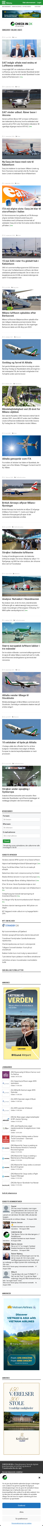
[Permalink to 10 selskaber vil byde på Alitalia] (21, 739)
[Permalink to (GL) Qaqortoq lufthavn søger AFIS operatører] (6, 1087)
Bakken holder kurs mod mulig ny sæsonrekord (19, 953)
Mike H (14, 1272)
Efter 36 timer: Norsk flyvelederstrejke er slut (19, 884)
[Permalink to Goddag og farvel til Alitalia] (21, 359)
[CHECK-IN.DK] (21, 25)
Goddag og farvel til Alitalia (17, 362)
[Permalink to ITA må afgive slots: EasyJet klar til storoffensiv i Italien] (21, 205)
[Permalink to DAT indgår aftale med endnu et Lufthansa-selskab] (21, 59)
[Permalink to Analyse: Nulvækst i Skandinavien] (21, 596)
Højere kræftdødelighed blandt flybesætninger (19, 863)
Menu (9, 3)
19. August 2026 (32, 1219)
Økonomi (18, 337)
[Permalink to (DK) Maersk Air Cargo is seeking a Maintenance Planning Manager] (6, 1162)
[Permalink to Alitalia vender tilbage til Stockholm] (21, 692)
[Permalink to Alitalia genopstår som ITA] (21, 455)
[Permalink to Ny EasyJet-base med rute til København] (21, 159)
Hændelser (18, 383)
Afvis (22, 1512)
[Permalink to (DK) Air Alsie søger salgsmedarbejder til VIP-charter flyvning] (6, 1123)
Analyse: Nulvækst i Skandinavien (20, 599)
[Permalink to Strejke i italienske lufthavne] (21, 549)
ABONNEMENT (6, 6)
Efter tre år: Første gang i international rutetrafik (18, 1266)
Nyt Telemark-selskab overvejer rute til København (21, 888)
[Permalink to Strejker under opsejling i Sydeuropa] (21, 786)
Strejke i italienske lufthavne (17, 552)
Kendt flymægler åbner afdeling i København (18, 880)
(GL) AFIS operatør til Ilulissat (21, 1108)
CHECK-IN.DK (16, 1232)
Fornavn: (6, 816)
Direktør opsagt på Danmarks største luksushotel (20, 935)
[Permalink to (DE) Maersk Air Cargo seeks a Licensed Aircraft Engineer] (6, 1170)
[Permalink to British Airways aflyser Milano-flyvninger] (21, 500)
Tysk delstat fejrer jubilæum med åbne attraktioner (21, 957)
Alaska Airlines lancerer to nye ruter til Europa (19, 877)
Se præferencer (21, 1519)
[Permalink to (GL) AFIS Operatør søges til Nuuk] (6, 1105)
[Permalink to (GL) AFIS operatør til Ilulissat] (6, 1114)
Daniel (13, 1206)
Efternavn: (7, 824)
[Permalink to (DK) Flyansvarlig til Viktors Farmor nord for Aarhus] (6, 1078)
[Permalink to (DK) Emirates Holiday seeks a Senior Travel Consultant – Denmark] (6, 1142)
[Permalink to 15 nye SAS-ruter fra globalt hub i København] (21, 258)
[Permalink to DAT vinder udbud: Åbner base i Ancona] (21, 109)
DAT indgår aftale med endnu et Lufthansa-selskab (19, 64)
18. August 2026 (24, 1229)
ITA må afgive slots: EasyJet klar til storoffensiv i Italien (21, 210)
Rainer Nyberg (16, 1254)
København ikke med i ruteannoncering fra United (20, 873)
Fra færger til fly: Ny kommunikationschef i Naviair (20, 900)
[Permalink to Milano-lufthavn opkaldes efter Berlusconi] (21, 310)
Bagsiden (16, 287)
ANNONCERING (17, 6)
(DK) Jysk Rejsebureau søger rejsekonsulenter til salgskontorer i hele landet (25, 1128)
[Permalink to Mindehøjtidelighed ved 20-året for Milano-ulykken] (21, 406)
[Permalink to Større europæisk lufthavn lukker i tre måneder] (21, 643)
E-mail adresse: (9, 832)
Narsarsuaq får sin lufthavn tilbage (14, 1219)
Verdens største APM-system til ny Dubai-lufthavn (21, 860)
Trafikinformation (21, 477)
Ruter (15, 37)
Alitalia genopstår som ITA (16, 458)
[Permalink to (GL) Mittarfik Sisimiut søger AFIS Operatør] (6, 1096)
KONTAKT (38, 6)
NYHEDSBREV (27, 6)
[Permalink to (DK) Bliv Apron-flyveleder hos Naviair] (6, 1188)
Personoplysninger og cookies (22, 1523)
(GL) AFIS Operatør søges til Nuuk (23, 1099)
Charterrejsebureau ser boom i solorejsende (18, 944)
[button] (39, 1477)
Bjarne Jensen (16, 1222)
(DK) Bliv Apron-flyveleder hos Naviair (25, 1183)
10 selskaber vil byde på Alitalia (19, 742)
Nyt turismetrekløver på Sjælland (14, 931)
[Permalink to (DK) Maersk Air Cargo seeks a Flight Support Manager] (6, 1179)
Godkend (21, 1505)
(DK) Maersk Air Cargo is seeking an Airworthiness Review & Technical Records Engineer (24, 1147)
